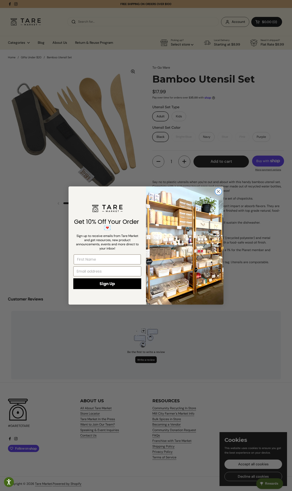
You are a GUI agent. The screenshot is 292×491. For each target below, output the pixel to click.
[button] (9, 482)
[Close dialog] (218, 191)
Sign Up (107, 283)
